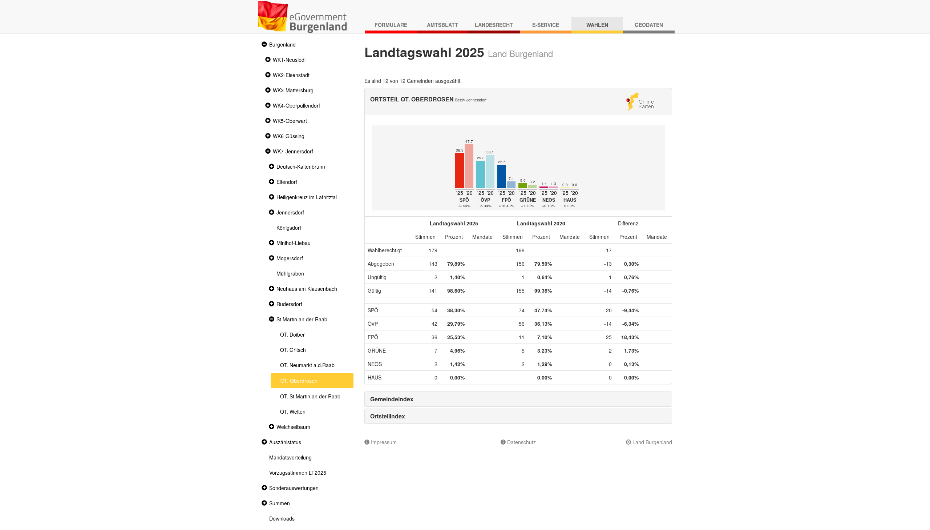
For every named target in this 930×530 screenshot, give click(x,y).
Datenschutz (521, 442)
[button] (263, 44)
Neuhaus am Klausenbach (306, 288)
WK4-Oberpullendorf (296, 105)
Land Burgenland (651, 442)
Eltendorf (286, 181)
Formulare (391, 24)
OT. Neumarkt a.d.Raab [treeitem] (307, 365)
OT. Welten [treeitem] (293, 411)
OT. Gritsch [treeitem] (293, 349)
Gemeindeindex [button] (391, 399)
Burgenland (282, 44)
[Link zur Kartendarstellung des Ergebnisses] (640, 100)
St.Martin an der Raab (301, 319)
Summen (279, 503)
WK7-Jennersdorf (293, 151)
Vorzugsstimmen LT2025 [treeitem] (297, 472)
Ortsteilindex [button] (387, 416)
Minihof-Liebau (293, 242)
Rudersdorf (289, 304)
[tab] (518, 399)
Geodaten (649, 24)
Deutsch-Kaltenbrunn (300, 166)
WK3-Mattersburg (293, 90)
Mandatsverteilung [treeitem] (290, 457)
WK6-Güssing (288, 136)
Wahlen (597, 24)
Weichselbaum (293, 426)
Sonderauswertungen (294, 487)
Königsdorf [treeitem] (288, 227)
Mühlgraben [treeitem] (290, 273)
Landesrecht (494, 24)
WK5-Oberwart (290, 120)
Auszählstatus (285, 442)
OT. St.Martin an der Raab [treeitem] (310, 396)
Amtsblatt (442, 24)
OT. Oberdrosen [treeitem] (299, 380)
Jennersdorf (290, 212)
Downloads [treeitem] (282, 518)
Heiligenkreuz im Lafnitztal (306, 197)
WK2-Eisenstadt (291, 75)
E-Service (545, 24)
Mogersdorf (289, 258)
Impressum (383, 442)
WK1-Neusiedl (289, 59)
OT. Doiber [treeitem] (292, 334)
